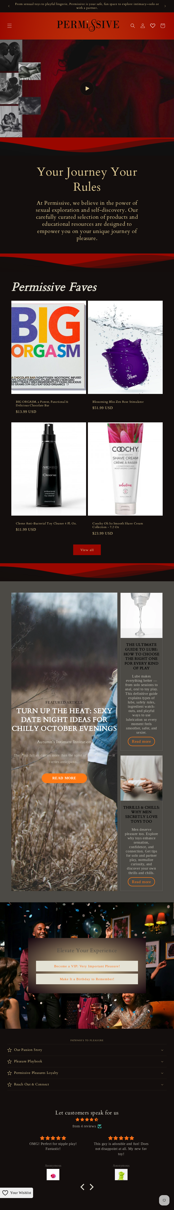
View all (87, 550)
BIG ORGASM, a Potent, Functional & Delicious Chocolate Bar (42, 403)
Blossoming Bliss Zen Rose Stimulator (118, 402)
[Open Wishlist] (153, 26)
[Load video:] (87, 88)
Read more (64, 778)
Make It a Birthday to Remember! (87, 979)
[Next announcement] (165, 6)
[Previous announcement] (9, 6)
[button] (9, 26)
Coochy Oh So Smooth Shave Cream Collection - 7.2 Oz (117, 525)
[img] (87, 1119)
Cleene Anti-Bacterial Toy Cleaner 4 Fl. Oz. (46, 523)
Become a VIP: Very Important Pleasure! (87, 966)
